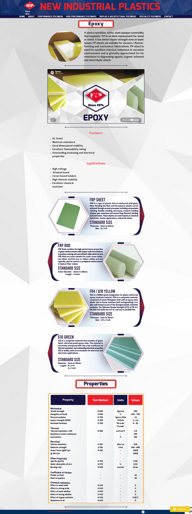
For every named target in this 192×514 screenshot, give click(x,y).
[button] (50, 16)
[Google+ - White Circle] (143, 512)
